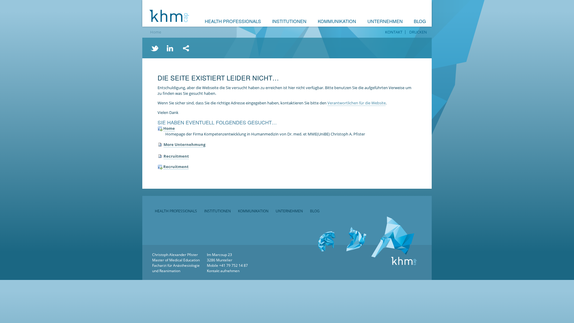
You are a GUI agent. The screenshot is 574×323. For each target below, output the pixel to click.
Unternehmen (385, 21)
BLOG (315, 211)
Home (155, 32)
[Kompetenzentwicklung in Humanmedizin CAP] (169, 16)
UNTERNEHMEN (289, 211)
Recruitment (176, 156)
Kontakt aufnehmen (223, 270)
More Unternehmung (184, 144)
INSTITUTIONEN (217, 211)
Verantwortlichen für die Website (356, 103)
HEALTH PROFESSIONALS (176, 211)
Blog (420, 21)
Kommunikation (337, 21)
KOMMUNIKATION (253, 211)
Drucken (418, 32)
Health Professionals (233, 21)
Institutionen (289, 21)
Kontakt (393, 32)
